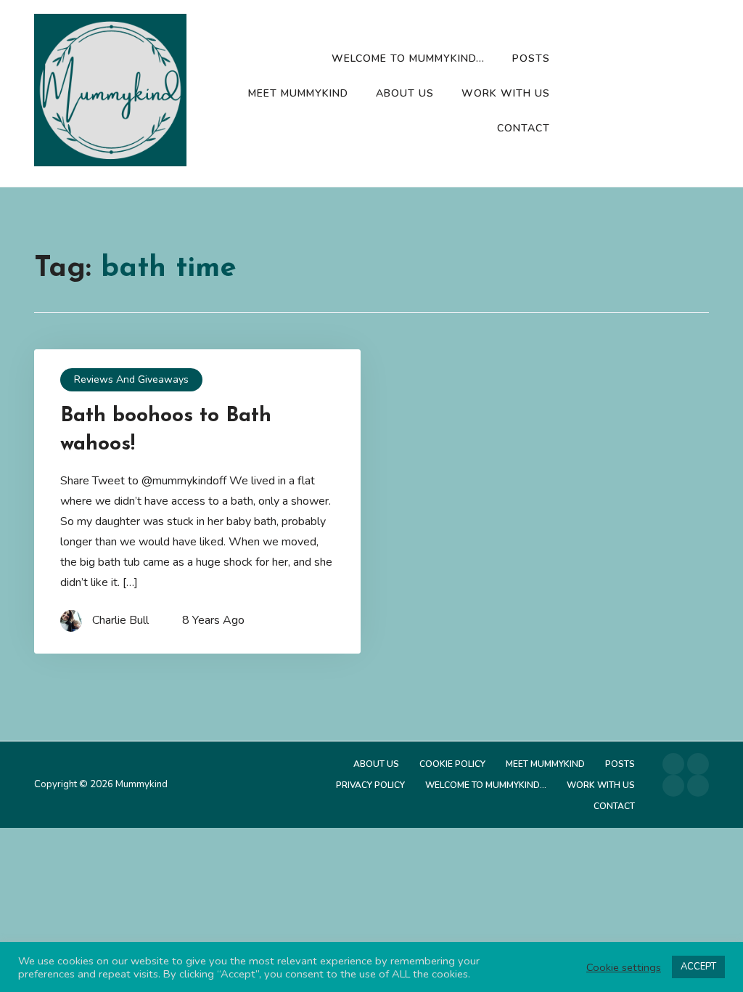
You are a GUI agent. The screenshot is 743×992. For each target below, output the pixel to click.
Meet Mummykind (298, 93)
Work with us (505, 93)
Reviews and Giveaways (131, 379)
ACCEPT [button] (698, 966)
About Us (405, 93)
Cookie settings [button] (623, 967)
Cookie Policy (452, 764)
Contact (523, 128)
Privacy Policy (370, 785)
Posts (531, 58)
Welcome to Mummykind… (408, 58)
